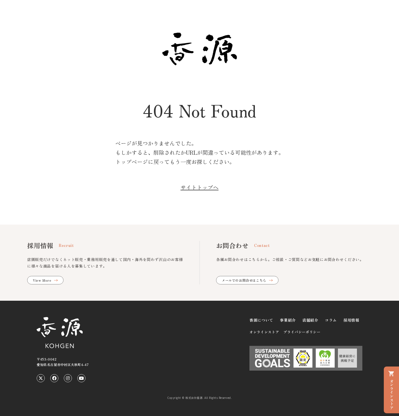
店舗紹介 (310, 320)
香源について (261, 320)
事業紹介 (288, 320)
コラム (331, 320)
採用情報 (351, 320)
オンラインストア (264, 331)
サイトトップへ (199, 187)
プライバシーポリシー (302, 331)
